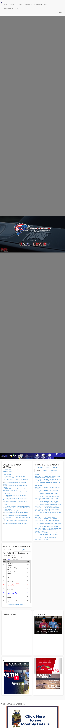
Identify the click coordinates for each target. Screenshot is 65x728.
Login (60, 12)
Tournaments (37, 4)
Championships (8, 8)
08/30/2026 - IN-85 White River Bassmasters (46, 518)
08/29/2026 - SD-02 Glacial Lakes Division (46, 511)
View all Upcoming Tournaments (48, 467)
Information (12, 4)
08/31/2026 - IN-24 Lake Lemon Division (45, 537)
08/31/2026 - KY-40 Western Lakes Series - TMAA (48, 536)
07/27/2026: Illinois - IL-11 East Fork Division (15, 501)
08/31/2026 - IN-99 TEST (41, 539)
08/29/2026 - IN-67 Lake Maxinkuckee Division (47, 507)
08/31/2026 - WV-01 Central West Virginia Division (48, 528)
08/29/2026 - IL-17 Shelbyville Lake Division (46, 503)
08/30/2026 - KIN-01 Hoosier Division (45, 517)
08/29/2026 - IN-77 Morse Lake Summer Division (48, 512)
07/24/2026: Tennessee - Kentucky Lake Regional (17, 506)
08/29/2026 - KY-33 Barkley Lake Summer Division (48, 504)
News (20, 4)
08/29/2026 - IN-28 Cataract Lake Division (46, 506)
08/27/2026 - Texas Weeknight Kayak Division (47, 495)
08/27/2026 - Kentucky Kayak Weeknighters (46, 493)
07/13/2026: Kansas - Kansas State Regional (15, 515)
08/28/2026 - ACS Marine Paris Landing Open (47, 496)
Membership (28, 4)
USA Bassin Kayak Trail (21, 550)
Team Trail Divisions (8, 550)
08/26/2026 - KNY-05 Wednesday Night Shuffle (47, 482)
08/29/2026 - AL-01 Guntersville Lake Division (47, 509)
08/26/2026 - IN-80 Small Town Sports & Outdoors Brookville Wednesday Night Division (48, 476)
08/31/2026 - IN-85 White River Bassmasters (46, 533)
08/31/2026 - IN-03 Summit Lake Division (46, 525)
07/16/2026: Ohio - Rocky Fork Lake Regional (15, 511)
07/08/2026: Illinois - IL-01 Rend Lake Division (16, 523)
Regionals (46, 4)
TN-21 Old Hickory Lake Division (48, 631)
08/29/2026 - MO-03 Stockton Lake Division (46, 501)
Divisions (38, 470)
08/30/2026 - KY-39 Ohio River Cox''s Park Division (48, 523)
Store (16, 8)
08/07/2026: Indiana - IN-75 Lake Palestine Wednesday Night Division (14, 489)
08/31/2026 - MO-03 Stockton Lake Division (46, 526)
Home (5, 4)
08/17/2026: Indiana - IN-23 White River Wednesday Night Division (14, 477)
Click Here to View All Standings (16, 604)
